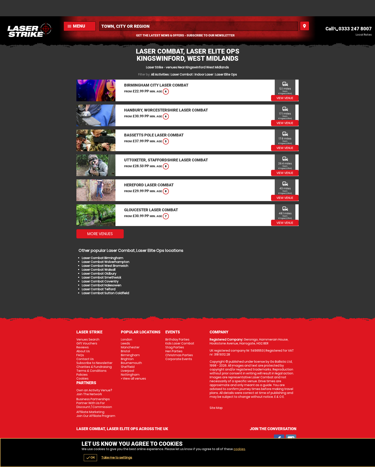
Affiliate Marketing (95, 414)
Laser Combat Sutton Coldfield (105, 293)
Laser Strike (154, 67)
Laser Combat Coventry (100, 281)
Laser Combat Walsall (98, 269)
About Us (83, 351)
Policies (82, 374)
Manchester (130, 347)
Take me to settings (116, 457)
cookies (239, 449)
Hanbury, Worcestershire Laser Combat (166, 110)
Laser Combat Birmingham (102, 258)
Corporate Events (178, 359)
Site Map (216, 408)
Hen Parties (174, 351)
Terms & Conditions (91, 371)
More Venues (100, 233)
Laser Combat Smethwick (101, 277)
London (126, 339)
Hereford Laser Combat (149, 185)
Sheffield (128, 367)
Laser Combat (182, 74)
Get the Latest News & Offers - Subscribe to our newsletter (185, 35)
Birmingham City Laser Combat (156, 85)
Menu (76, 26)
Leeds (125, 343)
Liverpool (127, 371)
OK (90, 457)
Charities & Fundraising (94, 367)
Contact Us (85, 359)
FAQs (80, 355)
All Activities (160, 74)
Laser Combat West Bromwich (105, 266)
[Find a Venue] (198, 26)
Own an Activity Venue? (94, 392)
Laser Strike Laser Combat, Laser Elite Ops (30, 29)
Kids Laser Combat (179, 343)
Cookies (82, 378)
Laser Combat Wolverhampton (105, 262)
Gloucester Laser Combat (151, 210)
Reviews (82, 347)
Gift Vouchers (86, 343)
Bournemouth (131, 363)
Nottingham (130, 374)
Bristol (125, 351)
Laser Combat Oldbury (99, 273)
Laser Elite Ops (226, 74)
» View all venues (133, 378)
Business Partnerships (94, 403)
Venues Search (87, 339)
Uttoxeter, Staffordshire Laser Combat (166, 160)
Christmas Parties (179, 355)
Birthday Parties (177, 339)
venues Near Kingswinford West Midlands (197, 67)
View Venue (284, 98)
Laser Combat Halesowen (101, 285)
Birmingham (130, 355)
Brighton (127, 359)
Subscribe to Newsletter (94, 363)
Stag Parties (174, 347)
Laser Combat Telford (98, 289)
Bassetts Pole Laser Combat (154, 135)
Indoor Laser (204, 74)
